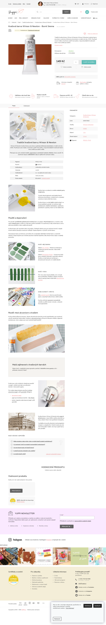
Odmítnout (88, 606)
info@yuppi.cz (82, 583)
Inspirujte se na (85, 591)
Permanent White (47, 255)
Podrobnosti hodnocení (33, 30)
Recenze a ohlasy (59, 582)
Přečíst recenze (21, 502)
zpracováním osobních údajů (83, 521)
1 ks (84, 132)
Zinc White (45, 248)
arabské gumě (45, 295)
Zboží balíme (83, 82)
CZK (78, 4)
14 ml (85, 136)
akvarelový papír (13, 392)
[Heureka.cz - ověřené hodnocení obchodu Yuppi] (13, 580)
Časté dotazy (58, 578)
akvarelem (24, 312)
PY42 (89, 140)
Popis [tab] (13, 106)
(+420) (50, 5)
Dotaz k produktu (67, 67)
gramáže (23, 392)
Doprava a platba (17, 4)
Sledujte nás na (84, 595)
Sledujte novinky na (86, 587)
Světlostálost (18, 167)
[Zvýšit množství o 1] (80, 61)
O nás (9, 4)
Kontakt (28, 4)
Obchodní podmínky (37, 582)
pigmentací (33, 153)
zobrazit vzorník (46, 178)
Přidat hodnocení (16, 490)
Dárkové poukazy (37, 580)
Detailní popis (58, 45)
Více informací (70, 608)
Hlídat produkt (87, 67)
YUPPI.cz (23, 609)
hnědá (85, 128)
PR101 (85, 140)
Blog (24, 4)
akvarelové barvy (37, 318)
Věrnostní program (59, 580)
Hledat (66, 12)
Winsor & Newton (88, 125)
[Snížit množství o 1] (80, 63)
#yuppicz (49, 540)
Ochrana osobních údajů (39, 587)
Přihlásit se (66, 526)
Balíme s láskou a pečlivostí (40, 578)
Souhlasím (98, 606)
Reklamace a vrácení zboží (39, 584)
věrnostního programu (70, 77)
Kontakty (34, 589)
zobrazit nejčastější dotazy (53, 454)
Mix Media (31, 398)
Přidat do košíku (89, 62)
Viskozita (17, 170)
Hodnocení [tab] (27, 106)
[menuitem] (10, 18)
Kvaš (39, 190)
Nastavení (57, 619)
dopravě (63, 84)
